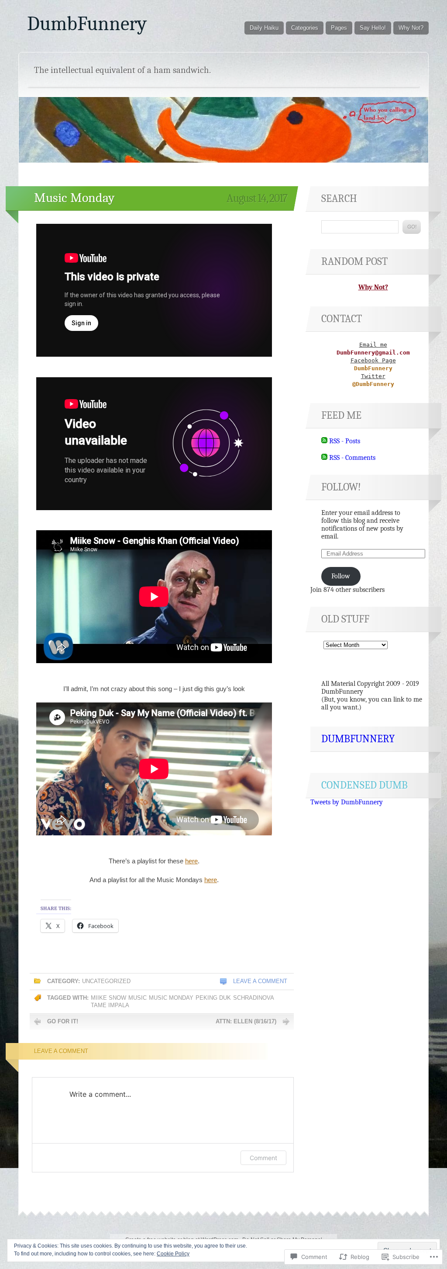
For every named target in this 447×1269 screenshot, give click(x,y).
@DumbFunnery (373, 384)
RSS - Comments (352, 458)
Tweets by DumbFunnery (346, 802)
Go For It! (62, 1021)
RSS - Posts (344, 441)
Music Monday (74, 197)
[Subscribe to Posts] (324, 441)
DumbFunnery (87, 23)
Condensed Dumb (364, 785)
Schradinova (253, 997)
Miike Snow (108, 997)
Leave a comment (260, 981)
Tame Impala (110, 1005)
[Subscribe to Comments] (324, 458)
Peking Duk (213, 997)
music (137, 997)
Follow (340, 576)
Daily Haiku (264, 27)
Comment (263, 1157)
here (191, 861)
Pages (339, 27)
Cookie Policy (173, 1254)
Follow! (341, 487)
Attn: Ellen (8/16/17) (246, 1021)
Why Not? (411, 27)
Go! (411, 227)
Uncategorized (106, 981)
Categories (304, 27)
